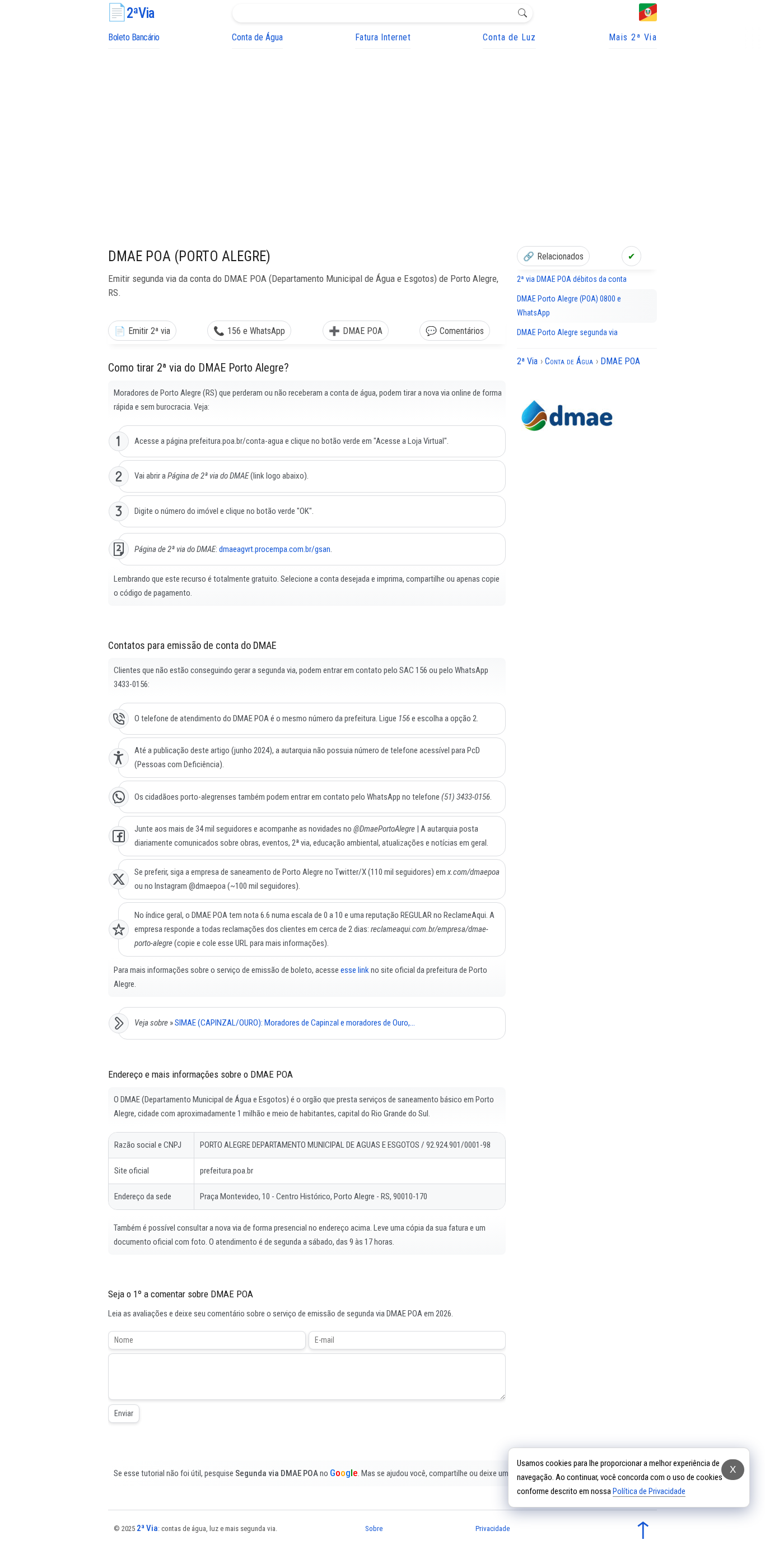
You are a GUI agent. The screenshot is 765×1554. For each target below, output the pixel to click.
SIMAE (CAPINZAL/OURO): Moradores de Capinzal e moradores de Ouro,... (295, 1023)
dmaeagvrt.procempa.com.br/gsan (274, 549)
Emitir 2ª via (149, 331)
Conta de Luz (509, 37)
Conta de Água (257, 37)
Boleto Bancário (134, 37)
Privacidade (492, 1528)
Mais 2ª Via (633, 37)
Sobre (373, 1528)
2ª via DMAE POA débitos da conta (572, 279)
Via (140, 13)
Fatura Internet (383, 37)
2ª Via (147, 1528)
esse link (354, 970)
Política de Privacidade (649, 1491)
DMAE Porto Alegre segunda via (567, 332)
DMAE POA (362, 331)
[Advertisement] (382, 132)
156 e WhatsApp (256, 331)
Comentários (462, 331)
